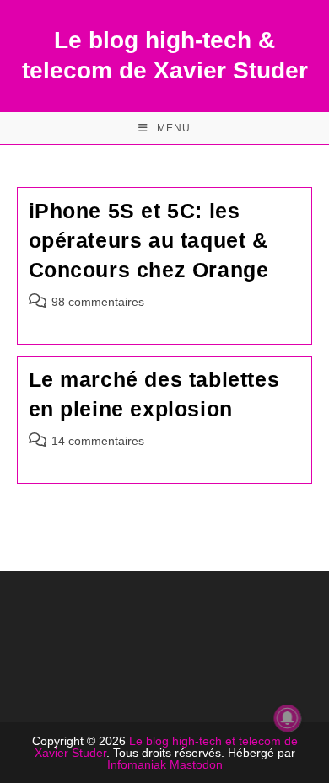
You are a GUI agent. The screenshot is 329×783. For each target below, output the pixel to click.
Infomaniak (136, 764)
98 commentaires (97, 301)
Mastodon (196, 764)
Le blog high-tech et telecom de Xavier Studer (166, 746)
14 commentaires (97, 441)
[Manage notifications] (287, 718)
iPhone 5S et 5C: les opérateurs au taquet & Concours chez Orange (149, 240)
